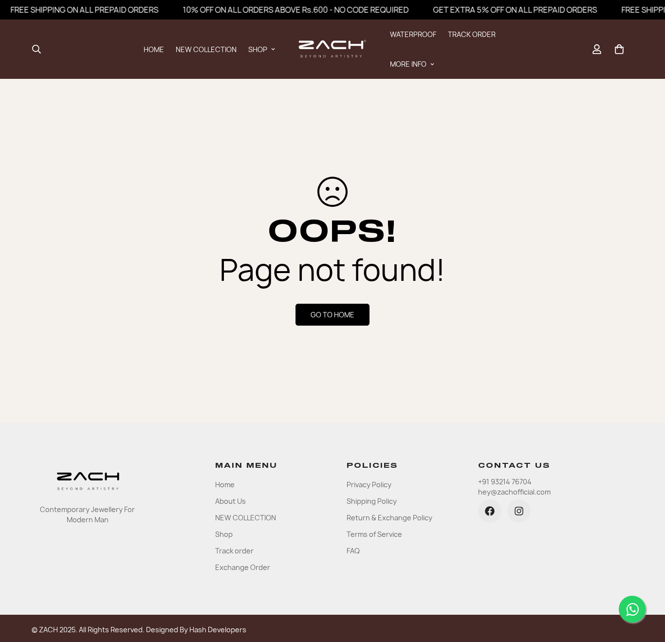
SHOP (257, 49)
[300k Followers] (489, 511)
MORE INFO (408, 64)
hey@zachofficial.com (514, 491)
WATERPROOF (413, 34)
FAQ (353, 550)
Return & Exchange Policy (389, 517)
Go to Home (332, 314)
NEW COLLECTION (206, 49)
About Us (230, 501)
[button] (619, 49)
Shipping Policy (372, 501)
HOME (154, 49)
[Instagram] (519, 511)
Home (225, 484)
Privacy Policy (369, 484)
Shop (224, 534)
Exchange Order (242, 567)
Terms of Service (374, 534)
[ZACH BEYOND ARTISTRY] (332, 49)
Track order (234, 550)
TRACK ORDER (472, 34)
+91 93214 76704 (505, 481)
